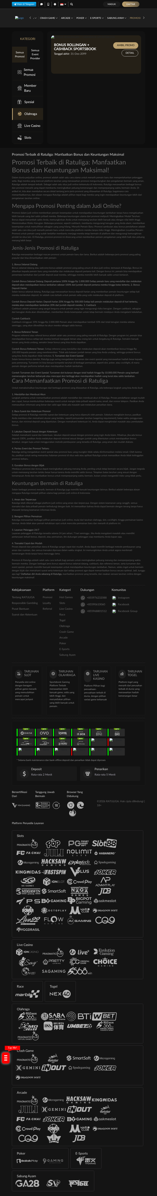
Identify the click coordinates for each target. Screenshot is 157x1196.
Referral (47, 609)
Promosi (135, 18)
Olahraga (30, 114)
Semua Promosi (20, 54)
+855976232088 (97, 597)
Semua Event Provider (35, 54)
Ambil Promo (125, 45)
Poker (80, 18)
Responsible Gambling (25, 603)
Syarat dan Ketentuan (24, 614)
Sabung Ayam (115, 18)
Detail (130, 53)
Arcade (66, 18)
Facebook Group (127, 611)
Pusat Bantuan (20, 609)
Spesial (29, 102)
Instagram (124, 597)
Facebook (123, 604)
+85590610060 (96, 604)
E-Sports (96, 18)
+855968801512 (97, 611)
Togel (62, 620)
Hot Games (66, 597)
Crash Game (48, 18)
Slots (27, 137)
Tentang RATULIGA (23, 597)
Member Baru (30, 88)
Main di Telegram (25, 4)
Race (62, 614)
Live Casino (32, 125)
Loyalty (47, 603)
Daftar (130, 4)
